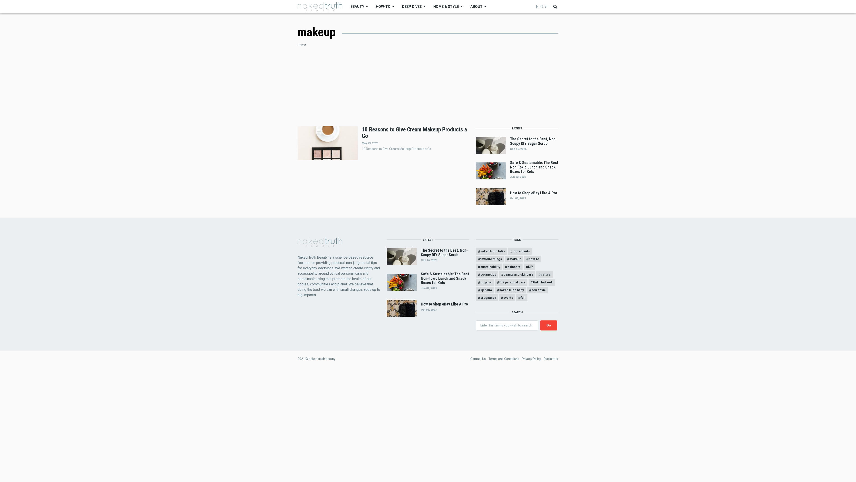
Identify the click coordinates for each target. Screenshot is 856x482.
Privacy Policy (531, 359)
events (508, 297)
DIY (530, 267)
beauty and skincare (518, 274)
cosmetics (488, 274)
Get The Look (543, 282)
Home (302, 45)
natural (546, 274)
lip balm (486, 290)
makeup (515, 259)
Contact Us (478, 359)
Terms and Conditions (503, 359)
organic (486, 282)
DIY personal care (512, 282)
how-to (534, 259)
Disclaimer (551, 359)
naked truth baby (511, 290)
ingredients (521, 251)
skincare (514, 267)
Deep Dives (412, 6)
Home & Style (446, 6)
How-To (383, 6)
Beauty (357, 6)
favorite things (491, 259)
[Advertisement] (428, 81)
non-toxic (538, 290)
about (476, 6)
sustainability (490, 267)
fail (523, 297)
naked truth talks (492, 251)
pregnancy (488, 297)
